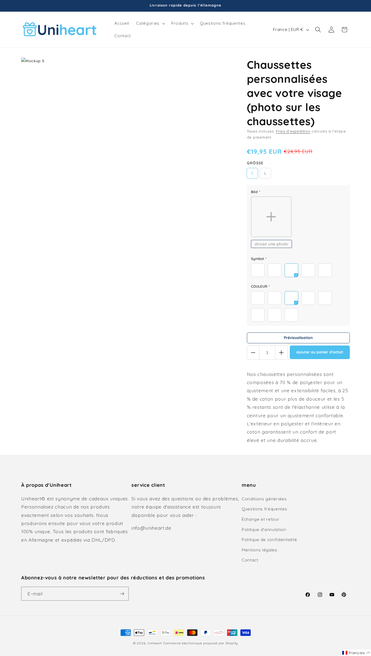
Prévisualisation (298, 337)
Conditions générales (264, 498)
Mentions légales (259, 550)
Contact (250, 560)
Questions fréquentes (264, 508)
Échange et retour (260, 519)
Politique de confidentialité (269, 539)
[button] (150, 23)
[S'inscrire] (121, 594)
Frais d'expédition (293, 131)
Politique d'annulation (264, 529)
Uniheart (154, 643)
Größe (255, 163)
